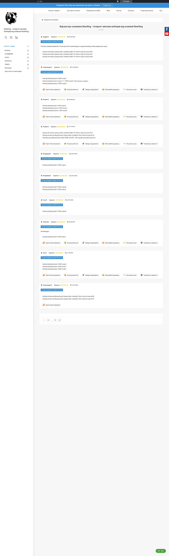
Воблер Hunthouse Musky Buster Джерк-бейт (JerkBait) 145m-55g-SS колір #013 (68, 299)
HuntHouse (8, 61)
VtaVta (7, 57)
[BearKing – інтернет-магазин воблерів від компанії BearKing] (16, 18)
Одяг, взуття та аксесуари (13, 71)
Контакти (131, 10)
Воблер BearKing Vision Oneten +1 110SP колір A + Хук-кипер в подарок (65, 81)
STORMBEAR (9, 54)
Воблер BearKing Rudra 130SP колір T (55, 266)
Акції (108, 10)
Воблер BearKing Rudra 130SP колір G (55, 264)
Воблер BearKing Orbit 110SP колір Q (54, 165)
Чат (162, 551)
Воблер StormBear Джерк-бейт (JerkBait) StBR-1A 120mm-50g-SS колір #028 (68, 56)
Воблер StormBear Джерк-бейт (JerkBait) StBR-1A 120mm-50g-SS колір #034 (68, 52)
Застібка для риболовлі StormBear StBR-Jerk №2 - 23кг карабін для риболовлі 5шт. (69, 137)
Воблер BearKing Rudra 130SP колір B (55, 83)
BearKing (7, 50)
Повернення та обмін (93, 10)
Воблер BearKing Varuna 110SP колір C (55, 108)
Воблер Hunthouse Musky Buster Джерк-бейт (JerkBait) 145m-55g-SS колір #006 (68, 296)
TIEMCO (7, 64)
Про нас (118, 10)
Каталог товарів (9, 46)
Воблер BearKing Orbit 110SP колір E (54, 237)
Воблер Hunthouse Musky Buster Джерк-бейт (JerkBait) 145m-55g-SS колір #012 (68, 135)
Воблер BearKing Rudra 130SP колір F (54, 269)
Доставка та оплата (73, 10)
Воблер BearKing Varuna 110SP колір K (55, 110)
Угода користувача (147, 10)
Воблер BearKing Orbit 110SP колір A (54, 105)
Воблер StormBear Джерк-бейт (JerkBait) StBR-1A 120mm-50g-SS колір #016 (68, 54)
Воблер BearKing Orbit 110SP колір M (54, 187)
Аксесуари (8, 68)
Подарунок (107, 5)
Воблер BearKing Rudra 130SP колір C (55, 78)
